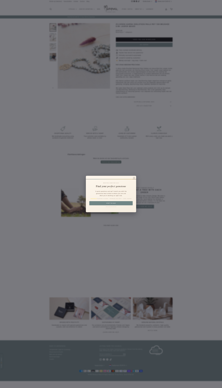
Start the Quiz (111, 203)
